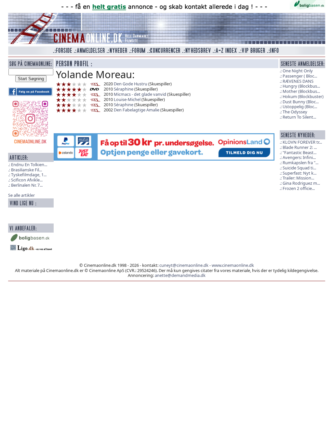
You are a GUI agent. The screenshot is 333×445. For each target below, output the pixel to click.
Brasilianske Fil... (26, 170)
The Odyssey (295, 112)
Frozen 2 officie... (299, 188)
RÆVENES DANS (298, 81)
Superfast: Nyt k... (299, 173)
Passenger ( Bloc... (300, 76)
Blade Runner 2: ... (300, 147)
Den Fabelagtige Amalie (136, 110)
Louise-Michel (127, 99)
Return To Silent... (299, 117)
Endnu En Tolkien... (29, 164)
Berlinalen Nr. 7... (27, 185)
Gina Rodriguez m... (301, 183)
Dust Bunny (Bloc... (301, 102)
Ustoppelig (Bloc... (300, 106)
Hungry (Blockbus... (301, 86)
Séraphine (123, 89)
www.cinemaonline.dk (233, 265)
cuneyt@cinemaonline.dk (183, 265)
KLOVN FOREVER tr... (302, 142)
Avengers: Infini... (299, 157)
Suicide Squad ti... (299, 168)
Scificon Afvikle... (27, 180)
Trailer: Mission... (298, 178)
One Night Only (298, 71)
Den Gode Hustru (131, 84)
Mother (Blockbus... (301, 91)
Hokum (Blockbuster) (303, 96)
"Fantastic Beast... (299, 152)
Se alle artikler (21, 195)
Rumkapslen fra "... (300, 162)
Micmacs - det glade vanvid (140, 94)
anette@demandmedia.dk (180, 275)
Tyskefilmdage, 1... (29, 175)
